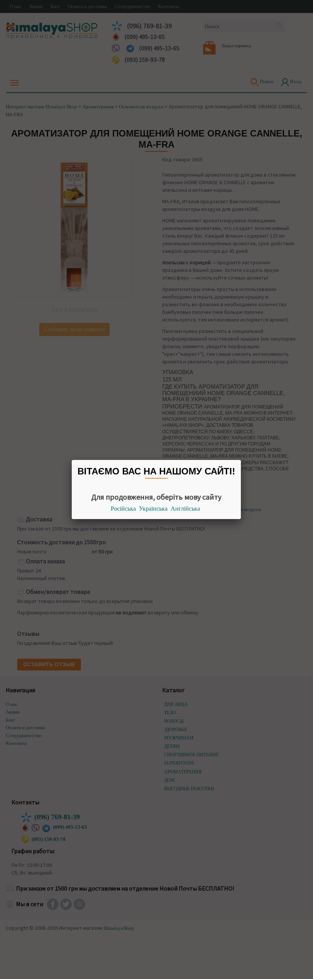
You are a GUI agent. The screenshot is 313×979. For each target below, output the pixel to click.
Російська (123, 508)
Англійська (185, 508)
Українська (153, 508)
